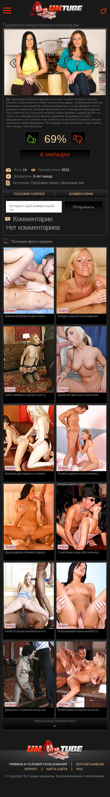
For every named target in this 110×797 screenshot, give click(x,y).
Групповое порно (45, 183)
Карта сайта (57, 769)
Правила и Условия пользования (38, 764)
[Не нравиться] (78, 139)
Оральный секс (72, 183)
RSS (79, 769)
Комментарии (81, 194)
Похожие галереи (29, 194)
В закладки (55, 154)
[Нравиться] (32, 139)
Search (104, 10)
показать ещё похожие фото (55, 721)
